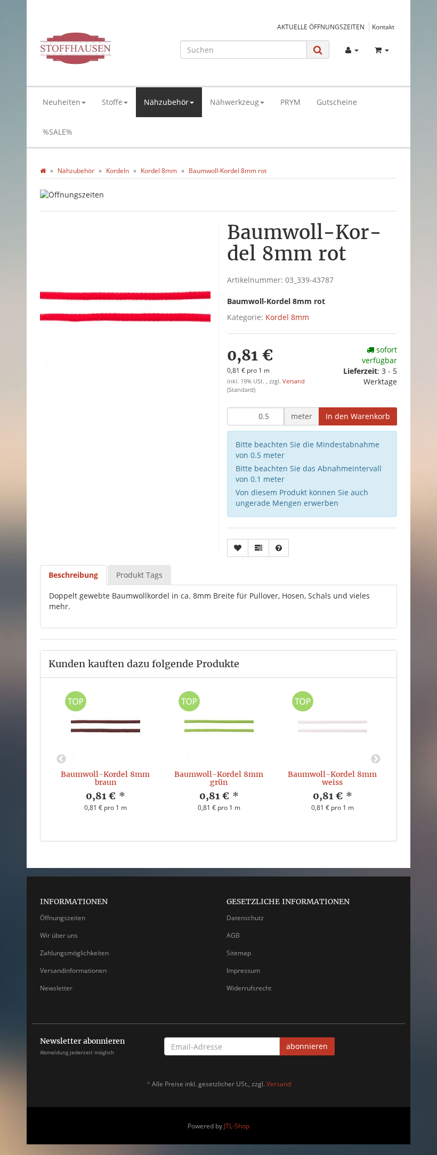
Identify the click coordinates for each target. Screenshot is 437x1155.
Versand (293, 381)
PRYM (290, 102)
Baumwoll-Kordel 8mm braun (105, 778)
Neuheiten (61, 102)
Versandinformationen (73, 970)
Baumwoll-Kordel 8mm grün (218, 778)
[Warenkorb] (382, 50)
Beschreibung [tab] (73, 575)
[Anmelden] (352, 50)
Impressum (243, 970)
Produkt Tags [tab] (139, 575)
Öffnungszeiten (62, 917)
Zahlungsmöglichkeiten (74, 952)
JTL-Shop (236, 1126)
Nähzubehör (166, 102)
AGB (233, 935)
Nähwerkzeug (234, 102)
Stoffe (112, 102)
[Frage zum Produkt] (279, 548)
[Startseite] (43, 170)
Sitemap (238, 952)
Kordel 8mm (287, 317)
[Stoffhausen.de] (94, 48)
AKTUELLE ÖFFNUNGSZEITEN (321, 26)
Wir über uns (59, 935)
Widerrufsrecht (248, 988)
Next (376, 759)
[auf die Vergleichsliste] (258, 548)
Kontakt (383, 26)
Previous (61, 759)
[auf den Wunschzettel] (237, 548)
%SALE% (57, 132)
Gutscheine (337, 102)
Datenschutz (245, 917)
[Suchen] (317, 50)
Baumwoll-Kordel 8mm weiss (332, 778)
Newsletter (56, 988)
